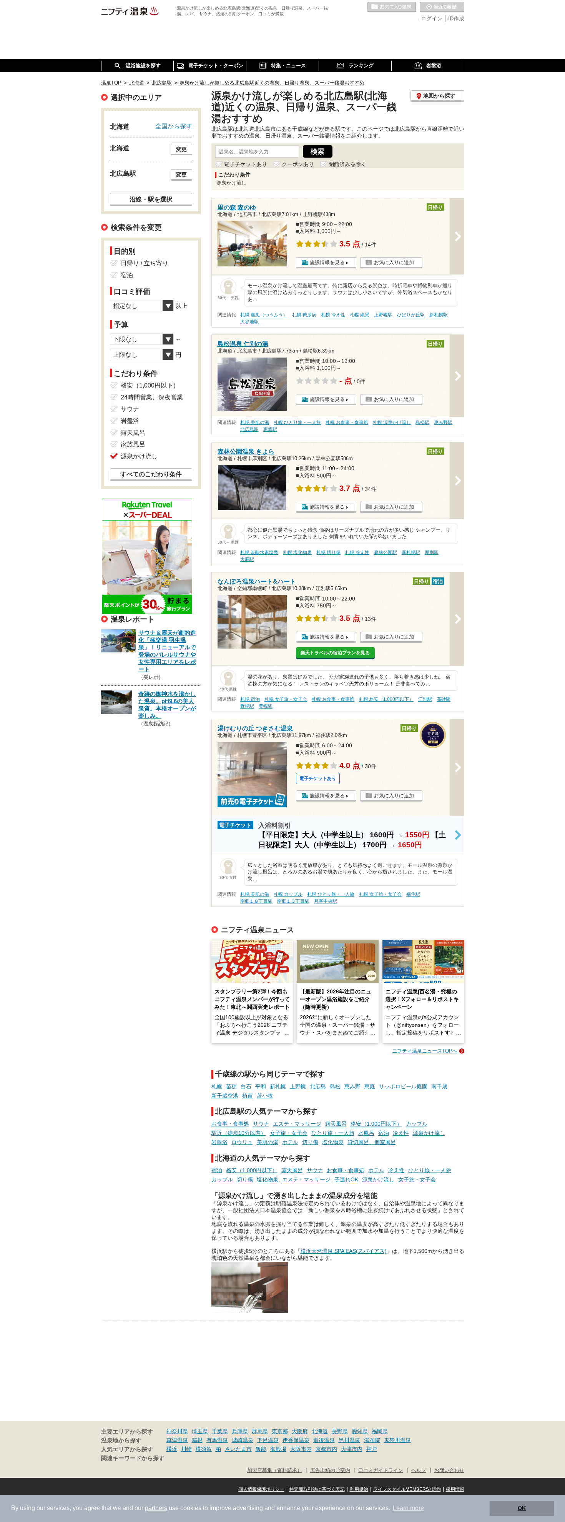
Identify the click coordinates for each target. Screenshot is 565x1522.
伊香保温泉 (295, 1440)
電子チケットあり (245, 164)
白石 (246, 1086)
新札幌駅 (438, 315)
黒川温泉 (349, 1440)
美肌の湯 (267, 1142)
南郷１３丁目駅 (293, 901)
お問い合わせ (449, 1470)
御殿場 (278, 1449)
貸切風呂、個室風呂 (371, 1142)
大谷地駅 (249, 321)
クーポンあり (298, 164)
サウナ (261, 1124)
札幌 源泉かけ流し (392, 422)
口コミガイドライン (380, 1470)
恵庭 (369, 1086)
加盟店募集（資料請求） (274, 1470)
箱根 (197, 1440)
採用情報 (455, 1489)
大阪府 (300, 1431)
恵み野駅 (443, 422)
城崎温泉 (242, 1440)
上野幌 (298, 1086)
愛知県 (360, 1431)
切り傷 (310, 1142)
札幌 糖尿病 (304, 315)
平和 (260, 1086)
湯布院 (372, 1440)
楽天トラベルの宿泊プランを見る (335, 652)
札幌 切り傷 (328, 552)
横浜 (171, 1449)
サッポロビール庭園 (403, 1086)
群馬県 (260, 1431)
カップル (416, 1124)
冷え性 (401, 1133)
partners (156, 1508)
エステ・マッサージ (297, 1124)
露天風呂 (336, 1124)
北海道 (320, 1431)
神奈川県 (177, 1431)
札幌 (216, 1086)
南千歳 (439, 1086)
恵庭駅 (270, 429)
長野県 (340, 1431)
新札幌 (278, 1086)
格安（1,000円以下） (376, 1124)
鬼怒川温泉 (397, 1440)
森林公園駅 (385, 552)
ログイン (431, 18)
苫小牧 (265, 1096)
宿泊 (383, 1133)
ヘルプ (418, 1470)
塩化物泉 (333, 1142)
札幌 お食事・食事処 (347, 422)
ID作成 (456, 18)
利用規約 (359, 1489)
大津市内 (351, 1449)
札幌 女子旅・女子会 (285, 699)
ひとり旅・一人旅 (332, 1133)
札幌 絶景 (359, 315)
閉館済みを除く (347, 164)
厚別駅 (432, 552)
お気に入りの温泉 (391, 7)
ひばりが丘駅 (411, 315)
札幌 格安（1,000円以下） (386, 699)
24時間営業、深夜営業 (152, 397)
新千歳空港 (224, 1096)
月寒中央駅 (325, 901)
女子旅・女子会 (288, 1133)
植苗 (247, 1096)
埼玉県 (200, 1431)
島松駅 (422, 422)
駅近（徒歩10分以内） (238, 1133)
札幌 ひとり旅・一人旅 (297, 422)
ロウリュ (242, 1142)
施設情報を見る (327, 262)
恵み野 (352, 1086)
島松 (335, 1086)
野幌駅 (247, 706)
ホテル (290, 1142)
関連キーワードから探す (133, 1458)
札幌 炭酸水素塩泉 (259, 552)
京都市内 (326, 1449)
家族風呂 (133, 444)
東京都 (280, 1431)
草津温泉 (177, 1440)
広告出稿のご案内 (330, 1470)
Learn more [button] (408, 1508)
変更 (181, 149)
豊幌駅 (266, 706)
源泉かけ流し (429, 1133)
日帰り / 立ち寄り (144, 263)
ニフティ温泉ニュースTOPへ (424, 1051)
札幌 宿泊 (250, 699)
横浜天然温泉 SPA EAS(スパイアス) (344, 1251)
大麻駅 (247, 559)
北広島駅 (249, 429)
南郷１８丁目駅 (256, 901)
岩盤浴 (219, 1142)
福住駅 (413, 894)
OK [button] (522, 1508)
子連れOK (346, 1179)
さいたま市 (238, 1449)
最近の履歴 (442, 7)
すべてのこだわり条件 (151, 474)
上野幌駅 (383, 315)
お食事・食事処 (230, 1124)
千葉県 (220, 1431)
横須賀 (204, 1449)
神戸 (371, 1449)
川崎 (186, 1449)
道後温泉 (324, 1440)
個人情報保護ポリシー (261, 1489)
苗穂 (231, 1086)
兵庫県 (240, 1431)
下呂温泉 (268, 1440)
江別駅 (425, 699)
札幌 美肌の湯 (254, 422)
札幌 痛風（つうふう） (263, 315)
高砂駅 (443, 699)
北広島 (318, 1086)
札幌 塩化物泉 (297, 552)
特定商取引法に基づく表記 (317, 1489)
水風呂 (366, 1133)
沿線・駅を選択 (151, 199)
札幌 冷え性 (333, 315)
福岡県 (380, 1431)
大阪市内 (301, 1449)
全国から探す (173, 126)
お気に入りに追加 (394, 262)
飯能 (261, 1449)
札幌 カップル (288, 894)
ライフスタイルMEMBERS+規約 (407, 1489)
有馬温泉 (217, 1440)
